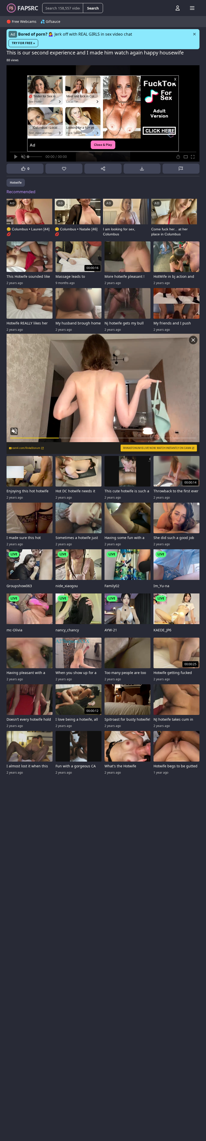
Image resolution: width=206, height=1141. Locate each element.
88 (13, 60)
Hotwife (16, 182)
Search (93, 8)
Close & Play (103, 145)
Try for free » (23, 43)
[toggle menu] (166, 8)
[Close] (194, 34)
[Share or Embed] (102, 169)
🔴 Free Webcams (21, 21)
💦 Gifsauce (50, 21)
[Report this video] (181, 169)
